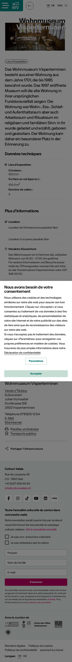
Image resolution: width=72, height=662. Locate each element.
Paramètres (36, 361)
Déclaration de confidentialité (22, 352)
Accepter (36, 373)
